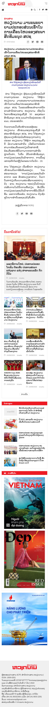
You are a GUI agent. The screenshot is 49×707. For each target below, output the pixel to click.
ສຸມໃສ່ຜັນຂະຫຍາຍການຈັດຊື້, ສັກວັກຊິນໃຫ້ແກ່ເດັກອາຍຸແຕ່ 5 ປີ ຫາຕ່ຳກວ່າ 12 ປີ (31, 460)
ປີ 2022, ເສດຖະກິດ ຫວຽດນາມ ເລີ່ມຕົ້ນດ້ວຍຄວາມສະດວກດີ (31, 421)
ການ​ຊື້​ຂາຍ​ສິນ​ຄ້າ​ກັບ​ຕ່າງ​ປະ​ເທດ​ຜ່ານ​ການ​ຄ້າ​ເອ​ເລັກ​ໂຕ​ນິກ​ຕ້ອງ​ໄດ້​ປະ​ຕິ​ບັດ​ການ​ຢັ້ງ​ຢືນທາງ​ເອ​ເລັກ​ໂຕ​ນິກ (35, 346)
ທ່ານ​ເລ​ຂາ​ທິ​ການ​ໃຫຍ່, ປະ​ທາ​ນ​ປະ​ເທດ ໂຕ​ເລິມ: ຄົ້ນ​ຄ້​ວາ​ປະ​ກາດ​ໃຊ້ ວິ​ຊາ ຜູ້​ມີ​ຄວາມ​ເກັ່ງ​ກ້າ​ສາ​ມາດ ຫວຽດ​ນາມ (13, 315)
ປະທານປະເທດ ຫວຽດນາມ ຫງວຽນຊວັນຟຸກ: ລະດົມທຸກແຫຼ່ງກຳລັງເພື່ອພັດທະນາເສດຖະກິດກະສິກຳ (32, 448)
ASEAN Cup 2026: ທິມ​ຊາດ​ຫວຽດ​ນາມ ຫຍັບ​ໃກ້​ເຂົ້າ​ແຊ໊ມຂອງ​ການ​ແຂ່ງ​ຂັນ (12, 376)
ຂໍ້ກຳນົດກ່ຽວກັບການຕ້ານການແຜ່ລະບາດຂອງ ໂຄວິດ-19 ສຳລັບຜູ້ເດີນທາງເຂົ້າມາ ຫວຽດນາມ (31, 410)
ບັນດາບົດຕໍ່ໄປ (12, 231)
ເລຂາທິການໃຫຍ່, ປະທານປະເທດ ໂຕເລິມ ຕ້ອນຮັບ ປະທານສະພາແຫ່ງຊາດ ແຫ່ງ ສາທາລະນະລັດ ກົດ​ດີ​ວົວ (24, 269)
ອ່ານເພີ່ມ (24, 394)
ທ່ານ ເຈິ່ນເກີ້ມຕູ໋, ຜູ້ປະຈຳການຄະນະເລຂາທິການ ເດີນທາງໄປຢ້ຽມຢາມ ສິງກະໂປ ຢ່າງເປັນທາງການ (13, 346)
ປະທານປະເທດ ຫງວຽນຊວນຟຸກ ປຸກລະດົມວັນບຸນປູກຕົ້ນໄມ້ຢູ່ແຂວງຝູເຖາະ (31, 435)
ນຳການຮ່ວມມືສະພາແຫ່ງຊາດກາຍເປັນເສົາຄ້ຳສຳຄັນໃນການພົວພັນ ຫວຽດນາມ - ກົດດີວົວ (35, 313)
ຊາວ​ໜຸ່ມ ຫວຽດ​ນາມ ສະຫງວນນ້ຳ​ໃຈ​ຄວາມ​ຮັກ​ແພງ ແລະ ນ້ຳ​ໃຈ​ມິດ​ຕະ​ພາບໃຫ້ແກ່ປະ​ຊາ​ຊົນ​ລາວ (35, 378)
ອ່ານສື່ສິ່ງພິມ (12, 473)
